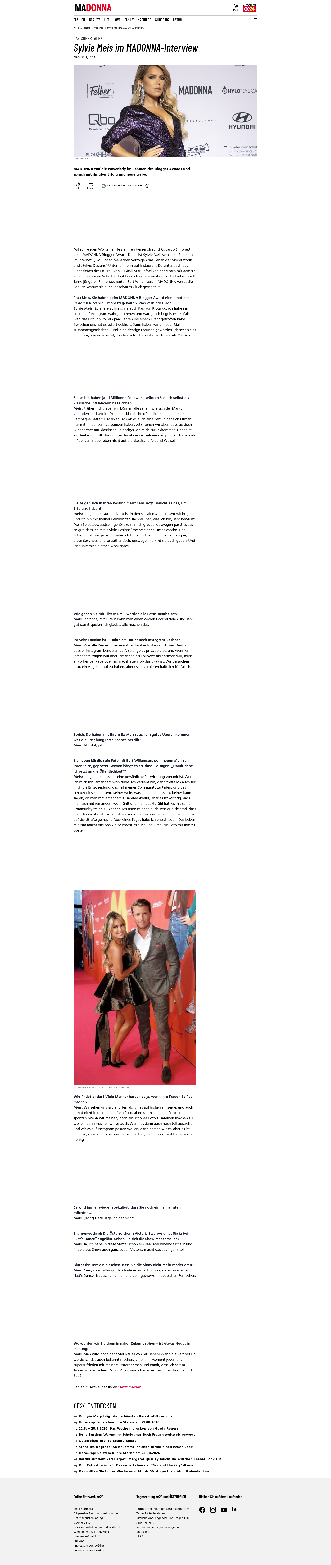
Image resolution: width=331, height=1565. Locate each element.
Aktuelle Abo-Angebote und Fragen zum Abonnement (163, 1520)
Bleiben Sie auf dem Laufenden (220, 1496)
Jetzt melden (130, 1387)
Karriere (144, 19)
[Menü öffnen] (255, 19)
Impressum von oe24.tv (89, 1550)
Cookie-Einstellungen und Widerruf (97, 1527)
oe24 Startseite (83, 1509)
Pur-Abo (79, 1541)
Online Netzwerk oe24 (89, 1496)
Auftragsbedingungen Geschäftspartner (162, 1509)
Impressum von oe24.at (89, 1545)
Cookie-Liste (82, 1522)
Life (107, 19)
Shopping (162, 19)
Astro (177, 19)
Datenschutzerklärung (88, 1518)
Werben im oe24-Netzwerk (91, 1532)
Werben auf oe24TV (87, 1536)
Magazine (85, 28)
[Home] (75, 28)
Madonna (98, 28)
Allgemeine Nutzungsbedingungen (97, 1513)
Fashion (79, 19)
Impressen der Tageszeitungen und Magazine (159, 1530)
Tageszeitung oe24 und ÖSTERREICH (161, 1496)
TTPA (139, 1536)
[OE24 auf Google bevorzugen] (147, 186)
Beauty (94, 19)
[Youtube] (224, 1510)
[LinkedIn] (234, 1510)
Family (129, 19)
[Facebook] (202, 1510)
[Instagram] (213, 1510)
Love (117, 19)
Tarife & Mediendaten (150, 1513)
